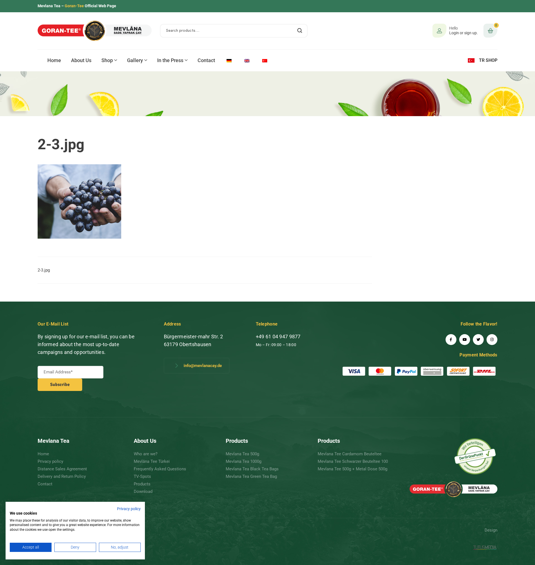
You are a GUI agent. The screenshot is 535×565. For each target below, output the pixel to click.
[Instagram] (492, 339)
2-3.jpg (44, 270)
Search (300, 31)
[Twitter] (478, 339)
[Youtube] (464, 339)
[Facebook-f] (451, 339)
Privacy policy (129, 509)
